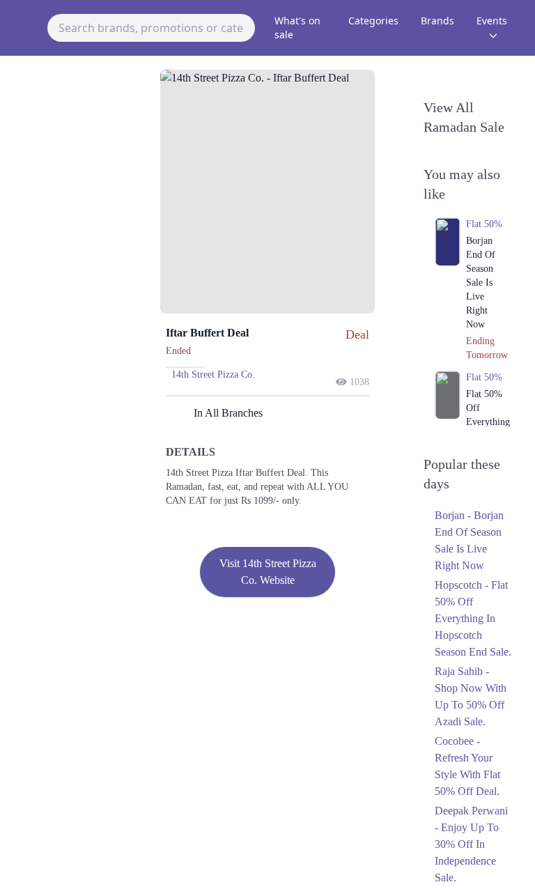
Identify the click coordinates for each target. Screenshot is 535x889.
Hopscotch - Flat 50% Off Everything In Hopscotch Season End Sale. (473, 618)
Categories (373, 20)
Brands (437, 20)
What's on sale (297, 27)
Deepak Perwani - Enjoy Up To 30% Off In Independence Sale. (471, 844)
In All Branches (228, 413)
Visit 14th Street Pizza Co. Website (267, 571)
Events (491, 20)
